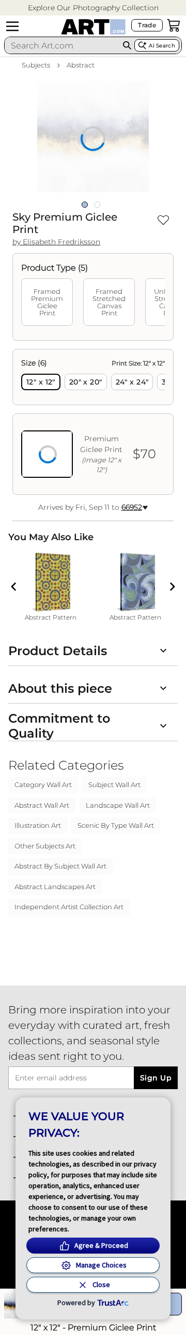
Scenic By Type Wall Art (116, 825)
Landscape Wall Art (118, 805)
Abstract (81, 65)
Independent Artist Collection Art (68, 907)
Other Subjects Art (44, 846)
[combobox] (62, 45)
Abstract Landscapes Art (55, 886)
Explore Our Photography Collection (93, 7)
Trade (147, 25)
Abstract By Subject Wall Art (60, 866)
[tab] (47, 302)
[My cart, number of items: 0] (173, 25)
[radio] (40, 382)
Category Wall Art (43, 784)
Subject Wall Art (114, 784)
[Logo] (93, 27)
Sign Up (156, 1077)
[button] (93, 8)
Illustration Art (37, 825)
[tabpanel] (93, 422)
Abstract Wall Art (41, 805)
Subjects (36, 65)
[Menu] (12, 26)
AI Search (162, 45)
